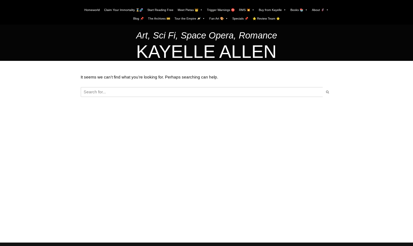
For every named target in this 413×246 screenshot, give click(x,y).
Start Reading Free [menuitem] (160, 10)
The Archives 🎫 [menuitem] (159, 18)
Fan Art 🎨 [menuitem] (216, 18)
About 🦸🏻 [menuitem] (318, 10)
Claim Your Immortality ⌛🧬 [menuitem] (123, 10)
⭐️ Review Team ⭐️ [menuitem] (266, 18)
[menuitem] (206, 36)
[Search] (327, 92)
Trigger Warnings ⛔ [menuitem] (221, 10)
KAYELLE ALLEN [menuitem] (206, 52)
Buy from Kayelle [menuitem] (270, 10)
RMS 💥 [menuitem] (244, 10)
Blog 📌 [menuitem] (138, 18)
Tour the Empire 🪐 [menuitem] (187, 18)
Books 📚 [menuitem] (296, 10)
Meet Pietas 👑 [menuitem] (188, 10)
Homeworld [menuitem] (92, 10)
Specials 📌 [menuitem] (240, 18)
